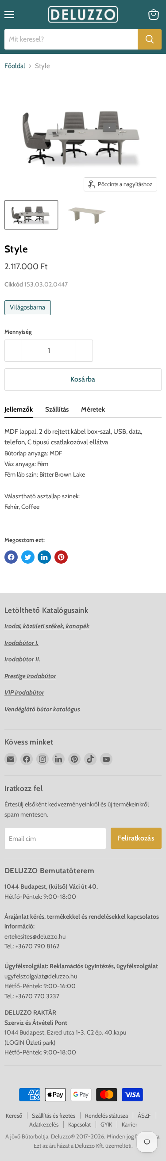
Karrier (129, 1124)
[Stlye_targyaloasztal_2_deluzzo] (31, 215)
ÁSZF (144, 1115)
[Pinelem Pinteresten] (61, 557)
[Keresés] (150, 39)
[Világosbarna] (28, 317)
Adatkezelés (43, 1124)
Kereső (14, 1115)
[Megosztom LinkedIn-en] (44, 557)
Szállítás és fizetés (53, 1115)
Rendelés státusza (106, 1115)
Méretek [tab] (93, 409)
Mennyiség (18, 331)
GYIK (106, 1124)
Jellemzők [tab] (18, 409)
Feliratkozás (136, 838)
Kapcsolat (79, 1124)
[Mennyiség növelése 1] (84, 351)
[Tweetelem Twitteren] (28, 557)
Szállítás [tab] (57, 409)
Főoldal (14, 66)
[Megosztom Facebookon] (11, 557)
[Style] (86, 215)
